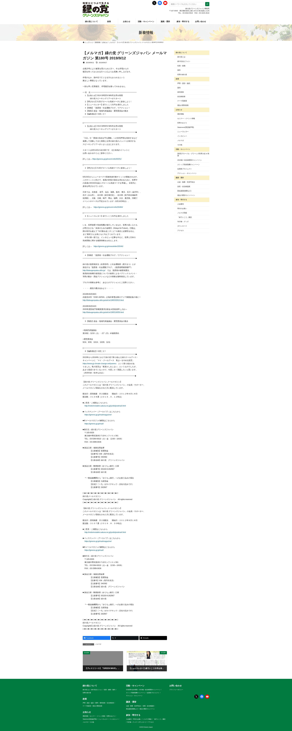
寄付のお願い (182, 208)
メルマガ (98, 644)
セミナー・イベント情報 (186, 118)
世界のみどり (182, 123)
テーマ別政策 (182, 101)
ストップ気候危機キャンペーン (188, 164)
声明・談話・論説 (183, 83)
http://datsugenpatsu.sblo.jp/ (94, 270)
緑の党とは (181, 57)
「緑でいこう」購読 (184, 217)
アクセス (180, 230)
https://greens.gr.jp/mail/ (94, 424)
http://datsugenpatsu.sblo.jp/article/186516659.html (103, 312)
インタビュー (182, 136)
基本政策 (180, 92)
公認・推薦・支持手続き (186, 182)
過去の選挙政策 (183, 105)
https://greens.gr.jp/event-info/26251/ (106, 159)
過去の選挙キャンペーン (186, 195)
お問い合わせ (175, 686)
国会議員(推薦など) (184, 191)
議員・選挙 (180, 178)
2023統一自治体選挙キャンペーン (189, 160)
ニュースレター (183, 131)
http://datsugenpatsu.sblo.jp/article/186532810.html (103, 300)
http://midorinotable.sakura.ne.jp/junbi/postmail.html (105, 406)
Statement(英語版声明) (185, 127)
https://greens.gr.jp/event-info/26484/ (108, 207)
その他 (179, 145)
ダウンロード (182, 226)
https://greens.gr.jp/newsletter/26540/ (108, 246)
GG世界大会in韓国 (131, 689)
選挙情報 (180, 114)
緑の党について (181, 52)
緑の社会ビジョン (183, 61)
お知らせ (179, 109)
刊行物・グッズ (183, 221)
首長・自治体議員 (183, 186)
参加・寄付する (181, 199)
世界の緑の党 (182, 74)
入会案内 (180, 204)
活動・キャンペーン (183, 149)
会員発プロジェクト (184, 169)
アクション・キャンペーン (187, 173)
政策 (177, 79)
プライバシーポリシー (176, 689)
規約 (179, 70)
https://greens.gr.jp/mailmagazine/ (98, 415)
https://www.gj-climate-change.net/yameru (99, 364)
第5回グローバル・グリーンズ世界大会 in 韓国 (193, 155)
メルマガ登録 (182, 213)
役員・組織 (181, 66)
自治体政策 (181, 96)
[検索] (207, 4)
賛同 (179, 88)
